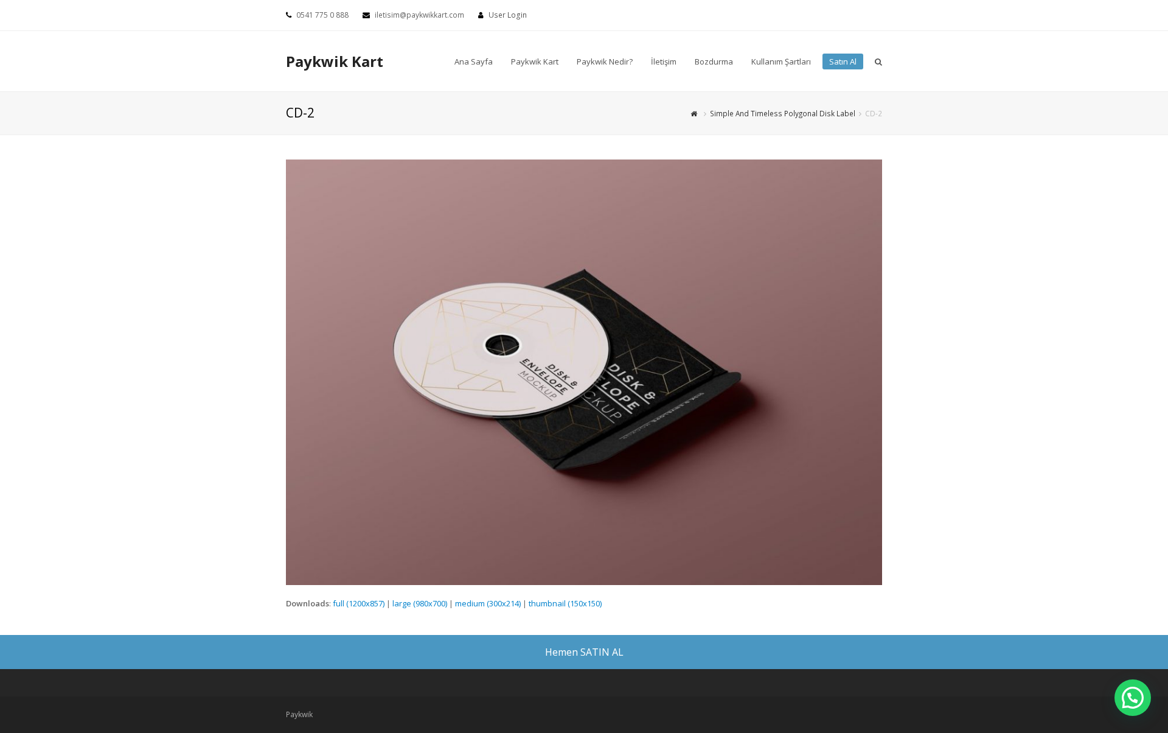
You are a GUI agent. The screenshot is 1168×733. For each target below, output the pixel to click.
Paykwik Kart (334, 61)
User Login (507, 15)
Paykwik (299, 714)
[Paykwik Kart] (695, 113)
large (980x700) (419, 603)
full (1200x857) (358, 603)
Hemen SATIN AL (584, 652)
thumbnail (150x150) (565, 603)
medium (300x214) (488, 603)
